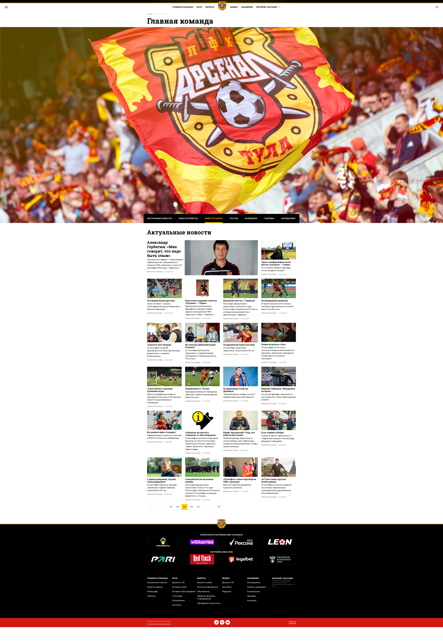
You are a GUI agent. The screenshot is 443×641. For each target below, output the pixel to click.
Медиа (234, 7)
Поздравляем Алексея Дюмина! (235, 389)
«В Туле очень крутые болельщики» (273, 480)
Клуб (199, 7)
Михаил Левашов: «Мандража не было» (278, 389)
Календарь (251, 219)
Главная (150, 14)
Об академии (253, 582)
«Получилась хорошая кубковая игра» (160, 389)
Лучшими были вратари (161, 300)
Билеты (210, 7)
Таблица (269, 219)
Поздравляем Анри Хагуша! (239, 344)
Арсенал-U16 (178, 582)
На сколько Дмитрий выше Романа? (200, 346)
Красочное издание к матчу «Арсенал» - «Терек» (201, 301)
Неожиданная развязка (274, 300)
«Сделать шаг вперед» (159, 344)
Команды (251, 600)
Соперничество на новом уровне (199, 480)
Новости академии (256, 587)
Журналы (226, 591)
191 (219, 507)
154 (177, 507)
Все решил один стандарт (161, 432)
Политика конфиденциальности (159, 624)
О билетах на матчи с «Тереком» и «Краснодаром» (200, 433)
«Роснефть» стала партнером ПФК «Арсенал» (239, 480)
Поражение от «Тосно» (197, 388)
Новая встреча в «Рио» (273, 344)
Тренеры (251, 596)
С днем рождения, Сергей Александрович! (161, 480)
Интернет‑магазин (266, 7)
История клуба (179, 587)
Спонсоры (177, 596)
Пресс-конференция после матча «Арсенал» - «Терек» (276, 263)
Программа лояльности (209, 603)
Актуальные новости (159, 219)
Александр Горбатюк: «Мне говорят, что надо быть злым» (164, 249)
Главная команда (182, 7)
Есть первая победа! (272, 432)
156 (191, 507)
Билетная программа (207, 587)
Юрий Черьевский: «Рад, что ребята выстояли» (239, 433)
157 (198, 507)
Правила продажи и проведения (206, 597)
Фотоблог (227, 587)
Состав (233, 219)
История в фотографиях (184, 591)
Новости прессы (188, 219)
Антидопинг (288, 219)
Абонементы (203, 591)
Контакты (176, 605)
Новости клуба (214, 219)
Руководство (178, 600)
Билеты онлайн (204, 582)
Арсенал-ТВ (228, 582)
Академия (247, 7)
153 (170, 507)
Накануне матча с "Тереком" (239, 300)
